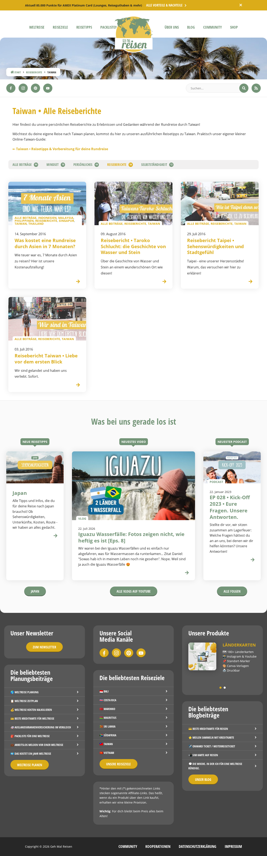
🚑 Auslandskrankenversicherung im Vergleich (40, 727)
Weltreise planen (29, 765)
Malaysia (65, 218)
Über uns (172, 27)
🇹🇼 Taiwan (106, 744)
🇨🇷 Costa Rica (107, 700)
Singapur (66, 221)
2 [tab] (225, 688)
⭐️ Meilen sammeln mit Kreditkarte (211, 737)
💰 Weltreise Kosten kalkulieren (31, 710)
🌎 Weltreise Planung (24, 692)
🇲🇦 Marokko (107, 709)
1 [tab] (220, 688)
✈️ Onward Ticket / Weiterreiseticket (211, 746)
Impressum (233, 846)
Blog (191, 27)
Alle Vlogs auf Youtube (134, 591)
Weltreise (36, 27)
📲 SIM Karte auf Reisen (203, 755)
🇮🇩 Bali (104, 691)
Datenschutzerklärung (197, 846)
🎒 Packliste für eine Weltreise (30, 736)
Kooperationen (157, 846)
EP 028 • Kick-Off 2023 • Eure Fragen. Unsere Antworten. (230, 507)
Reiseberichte (34, 72)
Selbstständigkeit (154, 164)
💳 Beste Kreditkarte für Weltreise (32, 718)
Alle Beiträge (22, 164)
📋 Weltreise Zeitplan (24, 701)
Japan (35, 591)
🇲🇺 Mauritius (107, 718)
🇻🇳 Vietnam (106, 753)
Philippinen (24, 221)
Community (212, 27)
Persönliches (82, 164)
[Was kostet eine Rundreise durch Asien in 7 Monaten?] (78, 281)
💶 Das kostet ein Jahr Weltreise (30, 754)
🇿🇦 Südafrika (107, 735)
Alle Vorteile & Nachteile (164, 5)
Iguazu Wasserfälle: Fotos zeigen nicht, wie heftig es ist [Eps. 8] (131, 537)
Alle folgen (232, 591)
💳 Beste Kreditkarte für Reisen (208, 729)
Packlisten (108, 27)
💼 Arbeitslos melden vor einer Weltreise (36, 745)
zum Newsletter (44, 647)
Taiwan (21, 224)
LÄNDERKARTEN (239, 645)
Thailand (36, 224)
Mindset (53, 164)
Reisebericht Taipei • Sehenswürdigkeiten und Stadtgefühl (215, 246)
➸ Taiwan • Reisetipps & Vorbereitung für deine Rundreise (60, 149)
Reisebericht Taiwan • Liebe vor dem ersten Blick (46, 358)
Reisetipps (84, 27)
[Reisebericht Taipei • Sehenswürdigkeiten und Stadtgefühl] (250, 281)
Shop (234, 27)
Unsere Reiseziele (118, 764)
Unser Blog (203, 779)
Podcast (216, 481)
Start (17, 72)
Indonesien (47, 218)
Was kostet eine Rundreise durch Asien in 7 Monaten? (45, 243)
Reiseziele (60, 27)
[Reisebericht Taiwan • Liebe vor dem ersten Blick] (78, 385)
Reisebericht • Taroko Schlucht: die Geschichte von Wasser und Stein (133, 246)
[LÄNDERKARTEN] (202, 657)
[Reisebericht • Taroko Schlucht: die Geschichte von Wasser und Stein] (164, 281)
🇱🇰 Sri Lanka (107, 726)
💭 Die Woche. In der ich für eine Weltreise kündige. (215, 766)
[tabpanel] (222, 657)
